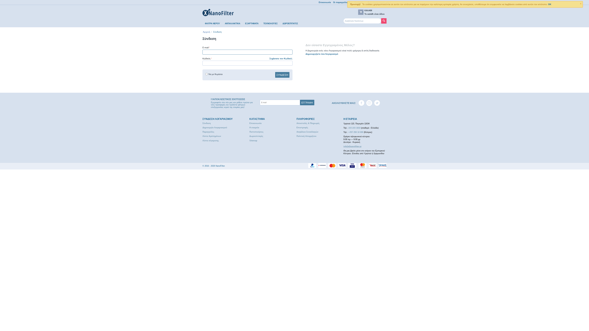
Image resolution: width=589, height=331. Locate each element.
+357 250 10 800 (356, 132)
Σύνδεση (282, 74)
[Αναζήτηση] (384, 21)
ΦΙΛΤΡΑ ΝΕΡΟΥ (212, 23)
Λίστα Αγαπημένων (211, 136)
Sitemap (253, 140)
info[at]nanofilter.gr (352, 146)
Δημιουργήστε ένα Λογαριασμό (322, 54)
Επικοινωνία (325, 2)
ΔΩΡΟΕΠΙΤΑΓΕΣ (290, 23)
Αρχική (206, 32)
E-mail (205, 47)
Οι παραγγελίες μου (342, 2)
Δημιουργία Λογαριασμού (214, 127)
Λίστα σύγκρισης (210, 140)
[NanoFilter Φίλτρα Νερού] (218, 12)
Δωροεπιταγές (256, 136)
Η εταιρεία (254, 127)
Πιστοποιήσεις (256, 132)
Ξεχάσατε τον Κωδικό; (281, 58)
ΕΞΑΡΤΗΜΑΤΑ (251, 23)
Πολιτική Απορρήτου (306, 136)
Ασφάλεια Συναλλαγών (307, 132)
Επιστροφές (302, 127)
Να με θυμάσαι (215, 74)
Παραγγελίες (208, 132)
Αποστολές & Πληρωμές (308, 123)
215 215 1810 (354, 128)
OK (549, 4)
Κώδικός (206, 58)
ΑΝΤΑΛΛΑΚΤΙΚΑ (232, 23)
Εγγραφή (307, 102)
